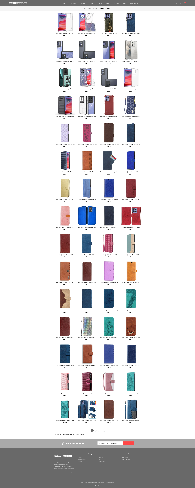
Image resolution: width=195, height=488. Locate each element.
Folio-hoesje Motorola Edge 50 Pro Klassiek (89, 310)
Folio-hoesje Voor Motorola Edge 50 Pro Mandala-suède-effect (138, 393)
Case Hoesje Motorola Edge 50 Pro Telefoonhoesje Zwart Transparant (118, 89)
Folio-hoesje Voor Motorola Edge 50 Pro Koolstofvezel (92, 227)
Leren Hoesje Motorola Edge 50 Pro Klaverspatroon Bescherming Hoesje (96, 144)
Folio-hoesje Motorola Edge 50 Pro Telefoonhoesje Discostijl (93, 337)
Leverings (101, 457)
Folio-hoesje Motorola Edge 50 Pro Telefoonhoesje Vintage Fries (94, 172)
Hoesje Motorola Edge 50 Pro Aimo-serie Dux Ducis (91, 116)
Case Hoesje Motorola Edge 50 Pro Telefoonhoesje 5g (70, 116)
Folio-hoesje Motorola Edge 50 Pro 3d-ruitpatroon (69, 172)
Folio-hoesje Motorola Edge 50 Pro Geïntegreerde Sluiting (115, 227)
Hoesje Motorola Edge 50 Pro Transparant (88, 33)
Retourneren (102, 459)
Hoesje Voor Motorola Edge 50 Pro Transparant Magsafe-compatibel (96, 89)
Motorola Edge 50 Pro (105, 8)
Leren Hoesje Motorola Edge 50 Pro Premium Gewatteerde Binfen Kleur (118, 255)
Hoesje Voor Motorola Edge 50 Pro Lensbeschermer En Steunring (73, 89)
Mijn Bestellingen (126, 459)
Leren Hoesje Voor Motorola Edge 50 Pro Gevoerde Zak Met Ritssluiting (74, 393)
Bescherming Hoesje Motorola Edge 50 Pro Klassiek (113, 365)
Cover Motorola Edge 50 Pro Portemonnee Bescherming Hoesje (138, 227)
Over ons (80, 457)
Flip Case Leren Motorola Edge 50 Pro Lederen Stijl (135, 282)
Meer (89, 8)
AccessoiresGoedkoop (94, 482)
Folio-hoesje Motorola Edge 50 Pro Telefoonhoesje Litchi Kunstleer (117, 282)
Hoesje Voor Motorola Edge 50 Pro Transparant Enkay (70, 33)
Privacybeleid (102, 461)
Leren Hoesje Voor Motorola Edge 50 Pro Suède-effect (136, 172)
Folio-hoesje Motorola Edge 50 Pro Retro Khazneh (91, 255)
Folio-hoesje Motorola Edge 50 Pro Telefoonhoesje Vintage (71, 337)
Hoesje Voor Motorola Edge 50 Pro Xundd (110, 61)
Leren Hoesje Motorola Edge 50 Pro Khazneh (67, 282)
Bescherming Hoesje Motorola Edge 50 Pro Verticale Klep (92, 282)
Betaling (80, 461)
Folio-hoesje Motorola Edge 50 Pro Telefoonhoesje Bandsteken (94, 199)
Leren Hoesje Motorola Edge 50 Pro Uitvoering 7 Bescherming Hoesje (140, 310)
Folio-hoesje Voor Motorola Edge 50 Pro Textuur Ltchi (114, 199)
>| (104, 430)
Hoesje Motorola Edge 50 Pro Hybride (65, 61)
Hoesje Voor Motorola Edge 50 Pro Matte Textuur (90, 61)
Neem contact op (82, 459)
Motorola (95, 8)
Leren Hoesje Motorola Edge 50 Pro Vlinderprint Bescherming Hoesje (139, 337)
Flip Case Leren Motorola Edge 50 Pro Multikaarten (113, 172)
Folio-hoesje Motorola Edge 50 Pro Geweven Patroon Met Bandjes (73, 365)
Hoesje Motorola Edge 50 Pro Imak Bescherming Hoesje (114, 116)
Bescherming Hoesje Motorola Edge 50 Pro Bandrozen (114, 310)
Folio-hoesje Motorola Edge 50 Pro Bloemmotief (112, 337)
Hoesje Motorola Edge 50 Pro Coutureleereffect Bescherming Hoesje (140, 33)
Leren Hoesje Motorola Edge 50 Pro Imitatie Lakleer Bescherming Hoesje (140, 365)
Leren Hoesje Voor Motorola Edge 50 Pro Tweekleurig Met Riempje (117, 393)
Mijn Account (125, 457)
